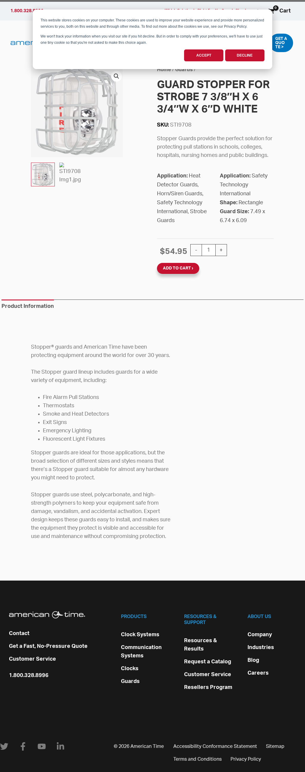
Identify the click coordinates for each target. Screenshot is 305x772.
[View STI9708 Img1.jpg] (71, 174)
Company (260, 634)
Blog (253, 660)
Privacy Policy (246, 759)
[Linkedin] (60, 746)
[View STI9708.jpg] (43, 174)
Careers (258, 673)
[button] (281, 43)
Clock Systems (140, 634)
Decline (245, 55)
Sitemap (275, 746)
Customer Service (32, 659)
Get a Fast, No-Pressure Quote (48, 646)
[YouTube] (42, 746)
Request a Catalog (207, 662)
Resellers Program (208, 687)
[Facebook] (23, 746)
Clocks (130, 668)
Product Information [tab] (27, 306)
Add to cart (177, 268)
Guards (184, 69)
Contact (19, 633)
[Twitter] (4, 746)
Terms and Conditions (197, 759)
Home (164, 69)
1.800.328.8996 (29, 675)
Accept (203, 55)
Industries (261, 647)
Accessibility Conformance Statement (215, 746)
